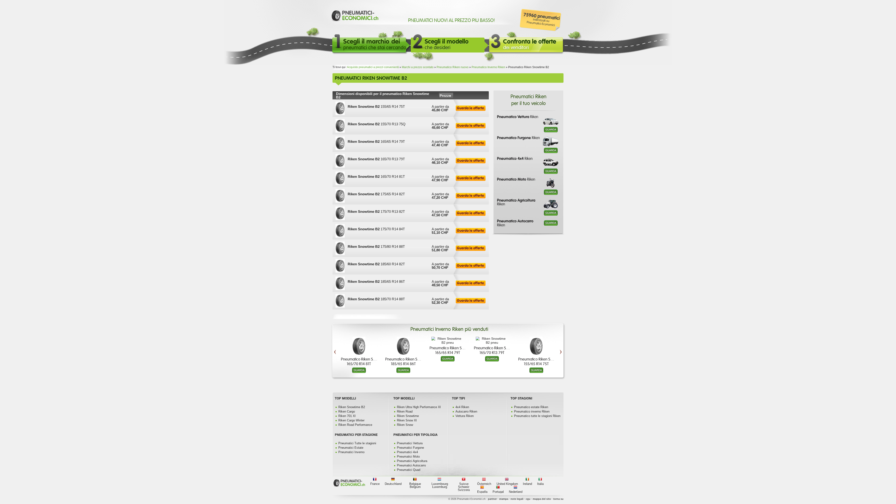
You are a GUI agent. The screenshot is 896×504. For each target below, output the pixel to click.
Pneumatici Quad (408, 470)
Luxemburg (439, 487)
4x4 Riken (462, 407)
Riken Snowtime (408, 416)
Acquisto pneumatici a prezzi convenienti (373, 67)
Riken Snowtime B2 (351, 407)
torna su (558, 498)
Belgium (415, 487)
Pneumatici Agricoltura (412, 461)
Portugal (498, 492)
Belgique (415, 484)
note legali (517, 498)
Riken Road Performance (355, 425)
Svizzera (464, 490)
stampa (503, 498)
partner (492, 498)
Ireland (527, 484)
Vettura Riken (464, 416)
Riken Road (405, 411)
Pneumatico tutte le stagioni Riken (537, 416)
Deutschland (393, 484)
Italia (540, 484)
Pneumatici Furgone (410, 447)
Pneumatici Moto (408, 456)
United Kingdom (507, 484)
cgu (528, 498)
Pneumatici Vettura (410, 443)
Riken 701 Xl (347, 416)
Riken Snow (405, 425)
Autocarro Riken (466, 411)
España (482, 492)
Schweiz (463, 487)
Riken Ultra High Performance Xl (419, 407)
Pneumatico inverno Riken (532, 411)
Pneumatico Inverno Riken (488, 67)
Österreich (484, 484)
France (375, 484)
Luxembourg (439, 484)
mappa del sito (542, 498)
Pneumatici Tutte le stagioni (357, 443)
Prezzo (445, 95)
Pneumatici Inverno (351, 452)
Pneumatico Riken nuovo (453, 67)
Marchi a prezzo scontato (418, 67)
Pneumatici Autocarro (411, 465)
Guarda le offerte (471, 108)
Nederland (515, 492)
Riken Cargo (346, 411)
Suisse (464, 484)
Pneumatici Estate (350, 447)
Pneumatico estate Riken (531, 407)
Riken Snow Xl (407, 420)
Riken (517, 117)
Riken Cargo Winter (351, 420)
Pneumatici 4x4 (407, 452)
